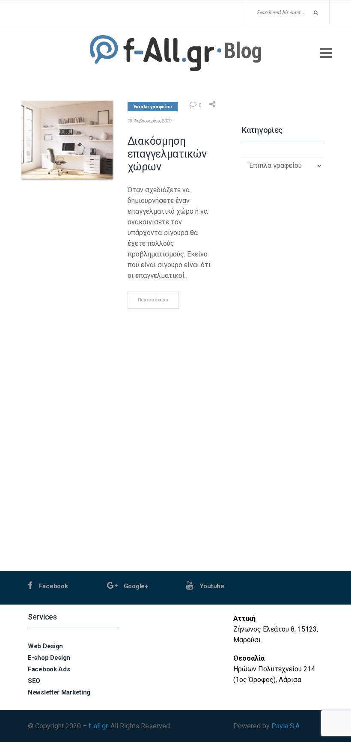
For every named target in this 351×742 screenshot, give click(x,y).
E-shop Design (49, 658)
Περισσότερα (153, 300)
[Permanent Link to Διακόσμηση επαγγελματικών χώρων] (67, 140)
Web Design (45, 646)
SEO (34, 681)
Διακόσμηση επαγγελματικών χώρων (167, 154)
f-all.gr (98, 726)
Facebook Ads (49, 669)
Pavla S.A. (286, 726)
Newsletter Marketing (59, 692)
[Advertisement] (282, 442)
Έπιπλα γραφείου (153, 107)
